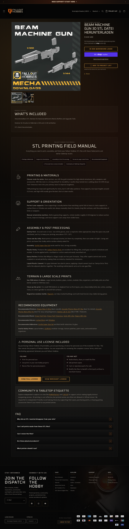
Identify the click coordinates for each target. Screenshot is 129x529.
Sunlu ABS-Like (69, 316)
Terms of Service (113, 483)
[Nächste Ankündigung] (125, 2)
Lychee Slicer (40, 320)
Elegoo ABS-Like (80, 316)
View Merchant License (56, 379)
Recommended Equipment (99, 159)
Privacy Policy (112, 480)
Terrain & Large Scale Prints (80, 159)
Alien (71, 485)
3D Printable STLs (60, 488)
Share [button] (88, 74)
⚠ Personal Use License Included (53, 164)
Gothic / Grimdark (75, 483)
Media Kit (110, 477)
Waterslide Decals (60, 485)
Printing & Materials (27, 159)
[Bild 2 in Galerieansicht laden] (28, 97)
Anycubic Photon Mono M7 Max (72, 309)
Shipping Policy (93, 480)
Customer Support (94, 477)
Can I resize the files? (25, 434)
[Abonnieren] (24, 500)
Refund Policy (92, 483)
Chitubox (52, 320)
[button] (4, 11)
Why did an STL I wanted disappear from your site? (36, 419)
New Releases (59, 477)
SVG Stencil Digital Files (61, 490)
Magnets (50, 294)
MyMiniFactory (54, 394)
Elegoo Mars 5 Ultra (44, 309)
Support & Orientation (42, 159)
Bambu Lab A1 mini (64, 312)
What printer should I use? (27, 448)
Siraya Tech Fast (41, 316)
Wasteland (73, 488)
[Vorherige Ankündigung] (3, 2)
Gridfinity (48, 329)
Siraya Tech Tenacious (55, 316)
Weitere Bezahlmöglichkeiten (100, 59)
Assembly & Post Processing (60, 159)
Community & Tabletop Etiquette (75, 164)
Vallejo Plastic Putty (54, 250)
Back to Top (64, 522)
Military (72, 480)
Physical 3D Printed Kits (61, 480)
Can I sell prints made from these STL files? (33, 426)
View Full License (29, 379)
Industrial (73, 477)
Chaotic (72, 490)
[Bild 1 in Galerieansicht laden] (16, 97)
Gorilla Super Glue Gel (42, 245)
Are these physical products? (28, 441)
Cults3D (65, 394)
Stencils (57, 483)
